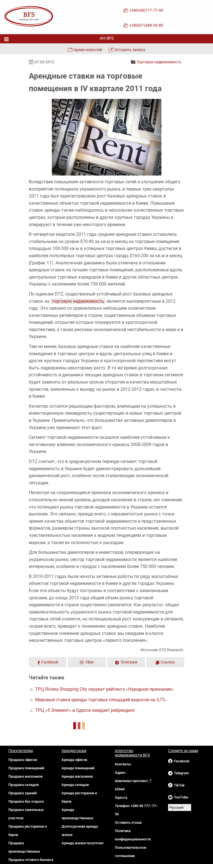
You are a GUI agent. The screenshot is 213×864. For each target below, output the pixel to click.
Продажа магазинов (25, 776)
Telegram (181, 773)
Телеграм (128, 662)
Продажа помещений (26, 768)
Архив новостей (87, 49)
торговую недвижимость (78, 301)
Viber (89, 662)
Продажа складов (23, 785)
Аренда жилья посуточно (82, 843)
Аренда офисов (74, 760)
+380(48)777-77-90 (146, 10)
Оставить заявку (129, 49)
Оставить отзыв (128, 822)
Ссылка (168, 662)
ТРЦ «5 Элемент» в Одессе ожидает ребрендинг (85, 710)
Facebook (49, 662)
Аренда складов (75, 785)
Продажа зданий (22, 793)
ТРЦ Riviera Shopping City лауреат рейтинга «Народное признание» (104, 689)
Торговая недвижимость (158, 62)
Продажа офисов (22, 760)
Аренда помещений (78, 768)
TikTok (179, 785)
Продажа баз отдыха (26, 801)
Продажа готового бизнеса (30, 860)
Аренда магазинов (77, 776)
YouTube (181, 797)
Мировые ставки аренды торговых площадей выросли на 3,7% (100, 699)
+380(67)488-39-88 (146, 25)
